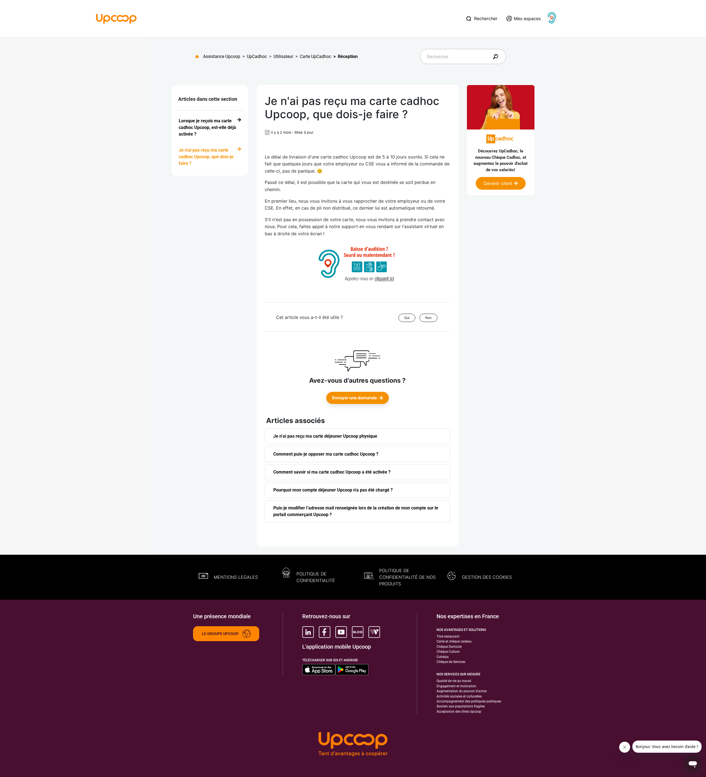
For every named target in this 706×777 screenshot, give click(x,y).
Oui (407, 318)
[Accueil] (116, 18)
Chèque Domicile (449, 647)
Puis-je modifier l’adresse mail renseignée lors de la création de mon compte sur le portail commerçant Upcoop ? (355, 511)
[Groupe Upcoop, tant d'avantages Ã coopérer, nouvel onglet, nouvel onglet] (353, 744)
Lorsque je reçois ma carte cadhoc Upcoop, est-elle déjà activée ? (207, 127)
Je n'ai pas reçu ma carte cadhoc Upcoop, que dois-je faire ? (206, 156)
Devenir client (499, 183)
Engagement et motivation (456, 686)
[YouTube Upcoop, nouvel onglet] (341, 632)
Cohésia (443, 657)
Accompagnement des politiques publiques (469, 701)
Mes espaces (527, 18)
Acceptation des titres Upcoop (459, 711)
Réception (348, 56)
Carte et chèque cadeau (454, 641)
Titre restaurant (448, 636)
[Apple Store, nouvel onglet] (318, 669)
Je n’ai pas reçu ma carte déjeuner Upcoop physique (325, 436)
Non (428, 318)
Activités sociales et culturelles (459, 696)
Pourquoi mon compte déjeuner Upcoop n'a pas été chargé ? (333, 490)
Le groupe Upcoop (220, 633)
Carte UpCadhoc (315, 56)
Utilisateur (283, 56)
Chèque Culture (448, 652)
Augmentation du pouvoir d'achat (462, 691)
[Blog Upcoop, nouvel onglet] (357, 632)
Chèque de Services (451, 662)
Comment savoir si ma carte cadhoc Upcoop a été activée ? (332, 472)
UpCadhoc (257, 56)
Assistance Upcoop (221, 56)
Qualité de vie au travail (454, 681)
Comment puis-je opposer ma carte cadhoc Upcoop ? (325, 454)
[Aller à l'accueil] (199, 56)
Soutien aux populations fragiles (461, 706)
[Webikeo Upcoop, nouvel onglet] (374, 632)
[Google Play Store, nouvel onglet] (351, 669)
